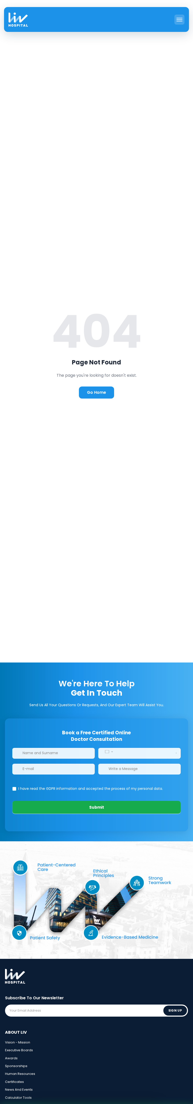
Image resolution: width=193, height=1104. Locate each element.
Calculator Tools (18, 1097)
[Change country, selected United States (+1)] (109, 751)
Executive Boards (19, 1050)
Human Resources (20, 1073)
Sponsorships (16, 1066)
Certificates (14, 1081)
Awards (11, 1058)
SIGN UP (175, 1010)
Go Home (96, 392)
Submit (96, 807)
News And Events (19, 1089)
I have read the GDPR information (47, 788)
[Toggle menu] (179, 20)
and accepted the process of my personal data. (90, 788)
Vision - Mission (17, 1042)
